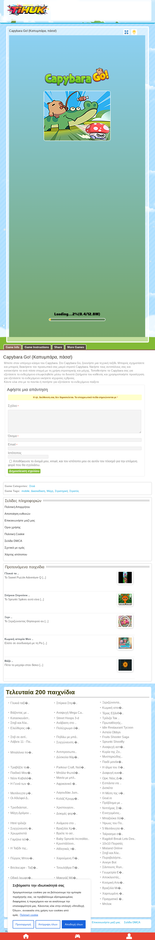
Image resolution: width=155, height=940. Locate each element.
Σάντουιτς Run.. (112, 867)
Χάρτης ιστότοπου (16, 554)
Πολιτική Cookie (14, 534)
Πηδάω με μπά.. (67, 737)
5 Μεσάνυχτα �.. (113, 828)
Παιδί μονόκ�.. (112, 761)
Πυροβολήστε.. (112, 857)
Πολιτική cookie (29, 914)
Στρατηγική (61, 490)
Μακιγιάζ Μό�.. (67, 877)
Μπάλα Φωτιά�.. (68, 772)
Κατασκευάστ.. (20, 718)
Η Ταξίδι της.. (19, 848)
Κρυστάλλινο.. (65, 843)
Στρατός (74, 490)
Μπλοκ (107, 903)
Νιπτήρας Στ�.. (112, 808)
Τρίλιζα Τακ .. (110, 718)
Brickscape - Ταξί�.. (24, 867)
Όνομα (13, 436)
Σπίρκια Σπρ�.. (66, 703)
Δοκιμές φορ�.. (67, 813)
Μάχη (50, 490)
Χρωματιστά (18, 833)
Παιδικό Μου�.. (21, 772)
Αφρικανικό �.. (66, 783)
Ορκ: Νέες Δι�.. (113, 778)
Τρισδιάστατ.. (19, 807)
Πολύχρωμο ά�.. (68, 728)
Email (12, 444)
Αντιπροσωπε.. (66, 751)
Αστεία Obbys (111, 732)
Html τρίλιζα (18, 823)
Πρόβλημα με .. (112, 802)
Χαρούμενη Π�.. (67, 858)
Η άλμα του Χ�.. (113, 767)
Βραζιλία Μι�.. (112, 888)
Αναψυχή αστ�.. (113, 747)
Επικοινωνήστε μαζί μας (20, 520)
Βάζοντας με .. (19, 712)
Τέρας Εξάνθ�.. (113, 713)
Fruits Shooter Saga (115, 737)
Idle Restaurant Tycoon (117, 727)
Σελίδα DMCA (13, 540)
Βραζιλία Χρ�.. (66, 828)
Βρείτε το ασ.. (65, 833)
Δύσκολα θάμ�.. (67, 757)
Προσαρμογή (23, 924)
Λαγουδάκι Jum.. (67, 792)
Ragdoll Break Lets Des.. (119, 838)
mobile (25, 490)
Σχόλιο (13, 405)
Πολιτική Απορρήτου (17, 506)
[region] (49, 905)
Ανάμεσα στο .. (66, 823)
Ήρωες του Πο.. (112, 823)
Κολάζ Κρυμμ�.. (67, 798)
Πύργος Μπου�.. (22, 858)
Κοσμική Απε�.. (113, 882)
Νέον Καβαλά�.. (21, 778)
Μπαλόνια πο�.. (21, 752)
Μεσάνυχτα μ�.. (21, 793)
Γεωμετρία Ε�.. (112, 872)
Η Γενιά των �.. (21, 783)
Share (58, 347)
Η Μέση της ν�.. (113, 793)
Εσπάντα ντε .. (111, 783)
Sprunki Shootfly (113, 741)
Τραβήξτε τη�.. (20, 767)
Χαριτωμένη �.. (113, 893)
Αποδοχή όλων (74, 924)
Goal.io (107, 798)
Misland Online (112, 848)
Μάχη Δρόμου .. (20, 813)
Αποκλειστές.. (111, 877)
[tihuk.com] (28, 10)
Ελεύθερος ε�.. (21, 728)
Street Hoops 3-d (67, 718)
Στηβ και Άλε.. (19, 722)
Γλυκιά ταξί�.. (19, 703)
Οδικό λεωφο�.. (21, 877)
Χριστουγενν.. (65, 807)
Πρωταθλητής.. (112, 722)
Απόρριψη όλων (47, 924)
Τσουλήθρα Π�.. (67, 867)
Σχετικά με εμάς (15, 547)
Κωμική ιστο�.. (112, 707)
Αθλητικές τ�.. (66, 848)
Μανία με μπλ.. (66, 777)
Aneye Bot (109, 862)
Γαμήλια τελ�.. (20, 839)
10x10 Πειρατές (112, 843)
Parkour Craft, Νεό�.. (70, 767)
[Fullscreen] (126, 32)
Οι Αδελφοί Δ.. (19, 798)
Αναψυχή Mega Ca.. (69, 712)
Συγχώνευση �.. (67, 742)
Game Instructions (37, 347)
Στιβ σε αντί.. (18, 737)
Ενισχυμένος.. (111, 813)
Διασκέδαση (38, 490)
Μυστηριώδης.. (112, 756)
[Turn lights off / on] (134, 32)
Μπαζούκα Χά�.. (113, 818)
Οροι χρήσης (13, 527)
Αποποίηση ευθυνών (17, 513)
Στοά (32, 486)
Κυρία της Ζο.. (111, 751)
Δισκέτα (107, 787)
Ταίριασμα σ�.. (112, 834)
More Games (75, 347)
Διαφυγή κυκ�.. (113, 772)
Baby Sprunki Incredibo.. (72, 838)
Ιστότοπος (15, 453)
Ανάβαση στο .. (66, 722)
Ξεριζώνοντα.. (111, 702)
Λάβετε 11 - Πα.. (21, 741)
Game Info (12, 347)
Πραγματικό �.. (112, 899)
